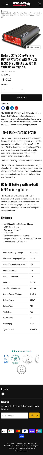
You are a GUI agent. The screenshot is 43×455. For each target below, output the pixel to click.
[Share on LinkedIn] (12, 108)
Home (3, 11)
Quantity (4, 84)
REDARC (6, 75)
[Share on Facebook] (3, 108)
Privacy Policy (9, 443)
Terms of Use (21, 443)
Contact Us (32, 443)
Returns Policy (8, 446)
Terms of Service (21, 446)
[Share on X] (7, 108)
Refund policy (34, 446)
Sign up (34, 415)
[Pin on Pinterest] (16, 108)
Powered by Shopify (21, 451)
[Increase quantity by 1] (22, 90)
